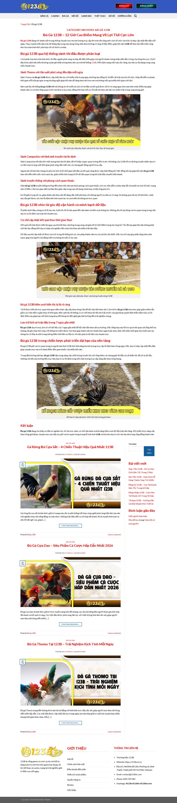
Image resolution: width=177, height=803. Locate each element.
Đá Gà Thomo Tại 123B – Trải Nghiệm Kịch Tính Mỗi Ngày (70, 644)
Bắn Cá (44, 16)
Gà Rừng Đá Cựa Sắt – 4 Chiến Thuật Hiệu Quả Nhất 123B (70, 447)
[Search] (135, 16)
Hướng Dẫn (124, 16)
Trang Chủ (25, 24)
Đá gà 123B (70, 443)
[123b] (34, 6)
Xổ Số (112, 16)
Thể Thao (100, 16)
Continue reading (70, 526)
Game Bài (86, 16)
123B (93, 62)
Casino (55, 16)
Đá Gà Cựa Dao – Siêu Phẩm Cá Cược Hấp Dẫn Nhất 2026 (70, 545)
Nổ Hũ (75, 16)
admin (83, 454)
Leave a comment (114, 535)
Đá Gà (65, 16)
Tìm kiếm (132, 444)
